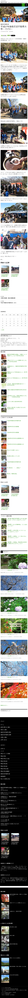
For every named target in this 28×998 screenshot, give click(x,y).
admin (11, 31)
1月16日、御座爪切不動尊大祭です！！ (10, 808)
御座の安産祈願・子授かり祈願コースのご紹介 (18, 966)
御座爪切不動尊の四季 (6, 734)
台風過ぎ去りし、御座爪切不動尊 (8, 796)
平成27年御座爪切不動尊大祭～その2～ (9, 302)
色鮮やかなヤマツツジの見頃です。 (7, 636)
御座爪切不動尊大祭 (5, 24)
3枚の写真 (9, 655)
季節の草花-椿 (4, 766)
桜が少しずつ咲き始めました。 (8, 804)
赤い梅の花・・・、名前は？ (14, 467)
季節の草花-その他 (5, 758)
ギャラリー (6, 551)
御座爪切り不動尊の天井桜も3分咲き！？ (8, 593)
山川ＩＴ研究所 (15, 879)
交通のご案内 (4, 737)
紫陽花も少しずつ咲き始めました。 (9, 800)
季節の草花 (3, 756)
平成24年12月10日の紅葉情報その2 (15, 444)
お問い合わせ (4, 739)
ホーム (2, 724)
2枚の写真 (9, 677)
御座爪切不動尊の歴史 (6, 732)
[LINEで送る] (4, 35)
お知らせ (3, 748)
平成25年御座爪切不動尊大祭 (14, 461)
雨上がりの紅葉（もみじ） (13, 450)
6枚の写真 (9, 591)
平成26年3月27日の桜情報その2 (6, 658)
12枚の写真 (10, 570)
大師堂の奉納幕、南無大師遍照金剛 (8, 297)
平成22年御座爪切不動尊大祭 (14, 420)
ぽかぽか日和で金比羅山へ (14, 974)
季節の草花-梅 (4, 763)
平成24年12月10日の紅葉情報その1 (15, 438)
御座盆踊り (3, 776)
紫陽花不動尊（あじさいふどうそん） (7, 572)
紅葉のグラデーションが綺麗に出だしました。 (12, 792)
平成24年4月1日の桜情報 (13, 426)
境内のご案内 (4, 729)
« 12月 (2, 329)
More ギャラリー (4, 705)
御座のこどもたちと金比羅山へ (15, 957)
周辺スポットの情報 (5, 753)
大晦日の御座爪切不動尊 (16, 389)
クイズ (2, 751)
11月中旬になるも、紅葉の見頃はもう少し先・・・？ (13, 816)
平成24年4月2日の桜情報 (13, 432)
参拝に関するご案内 (5, 727)
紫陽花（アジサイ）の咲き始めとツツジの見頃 (9, 615)
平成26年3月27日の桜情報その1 (6, 679)
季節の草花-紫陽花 (5, 771)
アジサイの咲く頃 (14, 401)
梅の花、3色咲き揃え (12, 473)
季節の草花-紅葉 (4, 768)
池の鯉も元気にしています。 (14, 456)
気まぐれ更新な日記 (5, 778)
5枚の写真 (9, 634)
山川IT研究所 (12, 994)
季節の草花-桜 (4, 761)
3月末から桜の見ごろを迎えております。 (10, 823)
